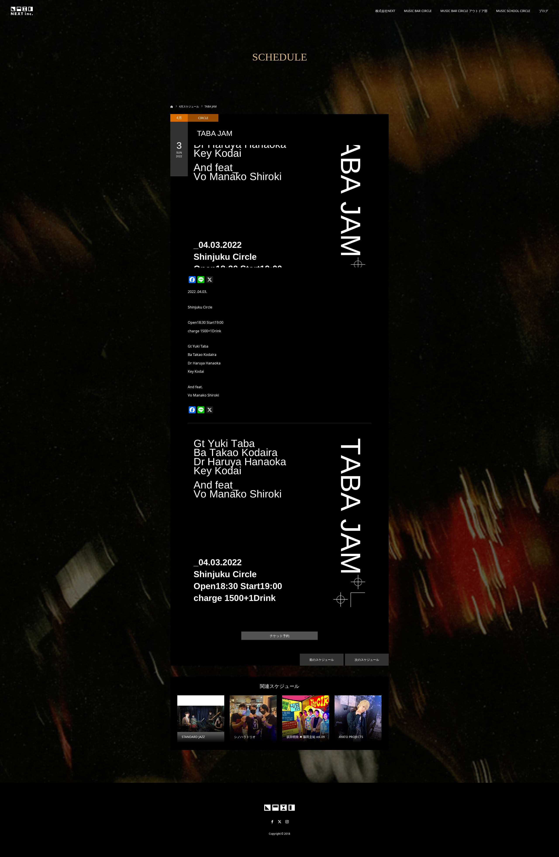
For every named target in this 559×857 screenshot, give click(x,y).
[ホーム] (171, 106)
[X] (279, 821)
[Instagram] (287, 821)
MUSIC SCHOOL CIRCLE (513, 11)
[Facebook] (272, 821)
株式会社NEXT (385, 11)
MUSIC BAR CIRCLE (418, 11)
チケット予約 (279, 636)
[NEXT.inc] (22, 11)
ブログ (543, 11)
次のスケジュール (367, 660)
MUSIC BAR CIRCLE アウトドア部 (463, 11)
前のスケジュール (321, 660)
